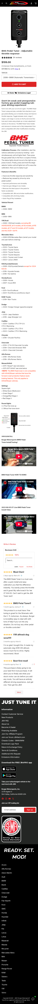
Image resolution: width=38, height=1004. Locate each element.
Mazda (4, 945)
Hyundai (5, 917)
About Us (5, 724)
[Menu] (2, 3)
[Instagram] (6, 798)
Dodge (4, 897)
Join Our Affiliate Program (12, 734)
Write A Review (10, 544)
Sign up (30, 810)
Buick (4, 885)
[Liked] (33, 576)
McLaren (5, 949)
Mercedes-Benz (8, 953)
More (19, 692)
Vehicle (4, 73)
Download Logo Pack (10, 744)
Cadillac (5, 889)
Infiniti (4, 921)
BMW (4, 881)
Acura (4, 865)
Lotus (4, 937)
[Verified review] (21, 575)
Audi (3, 877)
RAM (3, 973)
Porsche (5, 965)
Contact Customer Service (12, 714)
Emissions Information (10, 757)
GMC (4, 909)
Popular (21, 566)
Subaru (4, 977)
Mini (3, 957)
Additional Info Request (11, 754)
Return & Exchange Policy (12, 747)
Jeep (4, 925)
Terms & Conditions (9, 750)
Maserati (5, 941)
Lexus (4, 933)
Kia (3, 929)
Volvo (4, 993)
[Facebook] (3, 798)
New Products (7, 717)
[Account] (31, 3)
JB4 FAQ (5, 721)
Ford (3, 905)
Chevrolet (5, 893)
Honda (4, 913)
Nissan (4, 961)
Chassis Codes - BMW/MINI (13, 741)
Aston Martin (7, 873)
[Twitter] (13, 798)
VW (3, 989)
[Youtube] (9, 798)
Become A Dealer (9, 727)
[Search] (6, 3)
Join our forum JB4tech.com (13, 737)
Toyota (4, 985)
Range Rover (7, 969)
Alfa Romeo (6, 869)
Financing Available (9, 731)
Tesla (4, 981)
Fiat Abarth (6, 901)
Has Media (29, 566)
